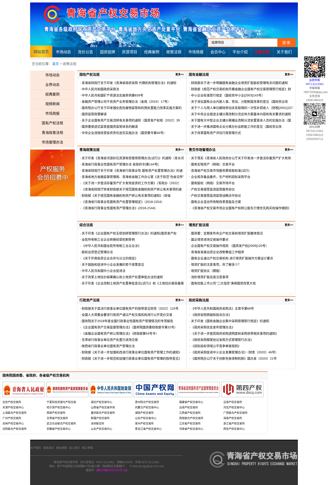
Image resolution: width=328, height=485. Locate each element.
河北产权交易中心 (234, 407)
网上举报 (87, 448)
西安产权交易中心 (234, 429)
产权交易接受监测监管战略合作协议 (216, 195)
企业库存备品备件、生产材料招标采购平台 (220, 177)
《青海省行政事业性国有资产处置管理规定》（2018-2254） (123, 202)
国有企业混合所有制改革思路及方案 (216, 202)
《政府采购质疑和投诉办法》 (211, 314)
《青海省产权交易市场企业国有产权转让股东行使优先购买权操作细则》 (241, 208)
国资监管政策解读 (94, 114)
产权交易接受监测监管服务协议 (213, 189)
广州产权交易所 (11, 418)
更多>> (179, 74)
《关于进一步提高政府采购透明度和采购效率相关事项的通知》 (234, 333)
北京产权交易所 (11, 402)
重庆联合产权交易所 (103, 412)
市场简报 (195, 52)
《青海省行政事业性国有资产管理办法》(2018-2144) (119, 208)
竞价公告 (85, 52)
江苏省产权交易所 (190, 423)
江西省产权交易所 (190, 412)
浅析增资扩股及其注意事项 (209, 277)
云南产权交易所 (188, 407)
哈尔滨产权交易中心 (59, 407)
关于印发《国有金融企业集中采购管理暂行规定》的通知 (230, 321)
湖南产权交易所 (144, 412)
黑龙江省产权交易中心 (148, 429)
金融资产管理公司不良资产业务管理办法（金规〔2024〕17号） (126, 101)
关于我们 (284, 52)
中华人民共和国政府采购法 (100, 89)
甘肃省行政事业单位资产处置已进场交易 (110, 339)
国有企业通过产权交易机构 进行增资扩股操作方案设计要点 (232, 258)
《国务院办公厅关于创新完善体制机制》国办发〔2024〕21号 (234, 358)
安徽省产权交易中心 (59, 429)
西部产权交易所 (56, 412)
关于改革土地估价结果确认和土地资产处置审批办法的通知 (122, 277)
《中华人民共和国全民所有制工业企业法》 (111, 246)
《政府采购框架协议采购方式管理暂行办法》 (222, 339)
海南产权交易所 (232, 418)
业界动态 (52, 85)
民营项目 (129, 52)
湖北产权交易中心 (101, 402)
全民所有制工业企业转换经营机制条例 (108, 239)
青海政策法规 (52, 133)
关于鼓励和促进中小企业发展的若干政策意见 (113, 264)
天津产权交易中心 (13, 407)
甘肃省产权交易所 (57, 418)
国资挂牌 (107, 52)
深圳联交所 (97, 423)
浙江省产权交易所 (234, 423)
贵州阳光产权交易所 (147, 402)
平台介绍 (240, 52)
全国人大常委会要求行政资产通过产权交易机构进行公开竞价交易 (127, 314)
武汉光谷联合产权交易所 (61, 423)
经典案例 (151, 52)
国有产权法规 (52, 123)
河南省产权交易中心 (191, 429)
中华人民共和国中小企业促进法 (103, 271)
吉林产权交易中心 (13, 423)
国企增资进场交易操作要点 (209, 239)
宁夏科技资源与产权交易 (61, 402)
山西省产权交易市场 (103, 407)
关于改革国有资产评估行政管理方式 (216, 133)
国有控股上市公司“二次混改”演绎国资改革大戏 (223, 283)
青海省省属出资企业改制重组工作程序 (217, 252)
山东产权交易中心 (101, 429)
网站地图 (61, 448)
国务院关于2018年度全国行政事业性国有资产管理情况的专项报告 (127, 321)
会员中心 (218, 52)
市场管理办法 (52, 142)
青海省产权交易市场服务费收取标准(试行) (220, 170)
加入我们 (74, 448)
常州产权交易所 (144, 423)
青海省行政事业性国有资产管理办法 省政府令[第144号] (120, 164)
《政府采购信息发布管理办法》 (213, 327)
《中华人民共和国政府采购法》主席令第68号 (222, 308)
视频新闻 (52, 104)
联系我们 (48, 448)
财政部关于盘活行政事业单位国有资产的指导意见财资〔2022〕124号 (130, 308)
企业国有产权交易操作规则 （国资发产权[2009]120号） (230, 246)
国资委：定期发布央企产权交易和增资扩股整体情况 (227, 233)
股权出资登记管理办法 (97, 252)
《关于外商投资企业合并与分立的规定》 (110, 258)
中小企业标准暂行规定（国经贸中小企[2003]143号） (228, 95)
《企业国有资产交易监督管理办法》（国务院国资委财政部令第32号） (129, 327)
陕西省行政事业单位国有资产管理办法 (108, 346)
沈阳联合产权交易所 (14, 429)
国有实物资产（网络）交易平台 (213, 164)
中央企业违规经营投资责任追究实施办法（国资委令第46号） (124, 133)
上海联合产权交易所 (14, 412)
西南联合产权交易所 (191, 418)
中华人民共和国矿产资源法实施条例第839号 (112, 95)
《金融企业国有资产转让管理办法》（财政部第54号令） (120, 333)
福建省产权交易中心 (191, 402)
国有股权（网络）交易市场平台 (213, 183)
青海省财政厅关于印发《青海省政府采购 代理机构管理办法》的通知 (129, 83)
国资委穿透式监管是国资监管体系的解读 (110, 126)
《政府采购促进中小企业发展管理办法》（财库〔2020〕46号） (234, 352)
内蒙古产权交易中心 (147, 407)
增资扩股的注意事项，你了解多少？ (216, 264)
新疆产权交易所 (100, 418)
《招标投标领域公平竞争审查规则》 (216, 346)
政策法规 (173, 52)
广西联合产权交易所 (235, 412)
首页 (55, 64)
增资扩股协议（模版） (206, 271)
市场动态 (63, 52)
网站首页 (41, 52)
